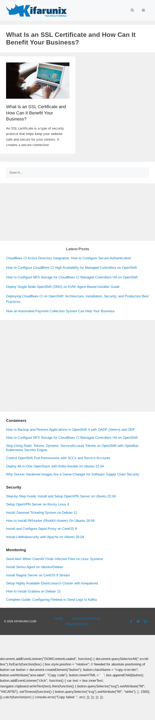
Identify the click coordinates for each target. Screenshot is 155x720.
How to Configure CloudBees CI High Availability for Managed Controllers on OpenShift (71, 268)
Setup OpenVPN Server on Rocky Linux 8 (37, 504)
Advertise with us (86, 618)
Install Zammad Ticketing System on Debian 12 (41, 513)
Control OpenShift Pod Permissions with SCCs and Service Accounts (58, 458)
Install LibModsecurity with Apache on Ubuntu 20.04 (45, 537)
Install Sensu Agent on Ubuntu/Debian (34, 567)
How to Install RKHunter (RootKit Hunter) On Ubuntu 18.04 (50, 521)
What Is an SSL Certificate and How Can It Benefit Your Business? (36, 113)
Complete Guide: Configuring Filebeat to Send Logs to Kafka (51, 600)
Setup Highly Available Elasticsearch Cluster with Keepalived (52, 583)
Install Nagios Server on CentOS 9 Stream (38, 575)
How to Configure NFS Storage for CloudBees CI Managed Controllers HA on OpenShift (72, 277)
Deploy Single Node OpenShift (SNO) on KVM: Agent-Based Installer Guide (62, 287)
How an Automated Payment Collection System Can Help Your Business (60, 311)
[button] (132, 10)
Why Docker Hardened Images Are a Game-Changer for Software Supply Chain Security (72, 474)
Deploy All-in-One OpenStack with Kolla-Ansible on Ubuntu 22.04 (55, 466)
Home (58, 618)
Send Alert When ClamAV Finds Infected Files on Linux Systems (54, 559)
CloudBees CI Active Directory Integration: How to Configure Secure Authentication (68, 258)
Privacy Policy (77, 624)
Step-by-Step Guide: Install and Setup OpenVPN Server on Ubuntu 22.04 (61, 496)
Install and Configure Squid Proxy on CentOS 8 (41, 529)
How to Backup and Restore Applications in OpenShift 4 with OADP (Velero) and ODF (70, 430)
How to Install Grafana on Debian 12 (33, 591)
